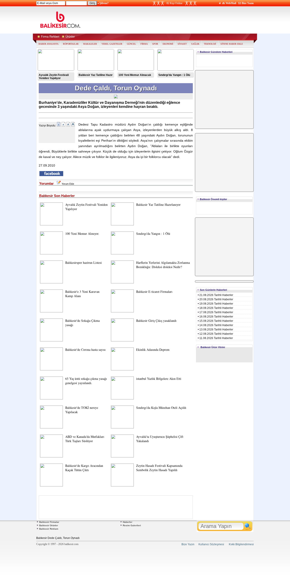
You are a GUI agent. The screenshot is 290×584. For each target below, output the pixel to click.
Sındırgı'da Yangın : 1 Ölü (174, 75)
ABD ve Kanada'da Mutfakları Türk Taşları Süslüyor (84, 438)
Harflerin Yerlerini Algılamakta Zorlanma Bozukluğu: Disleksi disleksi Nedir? (163, 264)
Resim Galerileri (132, 525)
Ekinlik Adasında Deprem (152, 349)
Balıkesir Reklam (48, 529)
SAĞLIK (195, 44)
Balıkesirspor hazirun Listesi (83, 262)
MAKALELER (90, 44)
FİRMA (144, 44)
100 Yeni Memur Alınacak (134, 75)
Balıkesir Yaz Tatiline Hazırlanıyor (158, 204)
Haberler (127, 522)
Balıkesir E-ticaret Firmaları (154, 291)
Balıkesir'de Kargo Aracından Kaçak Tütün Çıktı (84, 467)
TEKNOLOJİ (210, 44)
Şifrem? (104, 3)
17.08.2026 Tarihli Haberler (216, 312)
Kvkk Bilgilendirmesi (241, 544)
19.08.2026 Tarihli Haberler (216, 303)
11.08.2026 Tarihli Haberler (216, 338)
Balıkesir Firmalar (49, 522)
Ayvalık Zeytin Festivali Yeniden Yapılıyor (54, 76)
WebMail (231, 3)
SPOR (155, 44)
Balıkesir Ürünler (48, 525)
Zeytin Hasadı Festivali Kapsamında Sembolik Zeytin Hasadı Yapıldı (159, 467)
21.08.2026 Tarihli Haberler (216, 295)
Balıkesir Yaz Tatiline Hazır (96, 75)
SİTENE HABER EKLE (231, 44)
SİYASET (182, 44)
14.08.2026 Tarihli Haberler (216, 325)
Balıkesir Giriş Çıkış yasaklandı (156, 320)
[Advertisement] (188, 20)
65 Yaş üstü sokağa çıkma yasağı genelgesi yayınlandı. (86, 380)
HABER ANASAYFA (48, 44)
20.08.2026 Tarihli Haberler (216, 299)
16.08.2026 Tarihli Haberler (216, 316)
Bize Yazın (248, 3)
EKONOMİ (168, 44)
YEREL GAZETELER (112, 44)
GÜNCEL (131, 44)
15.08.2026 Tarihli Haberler (216, 320)
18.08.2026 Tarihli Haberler (216, 308)
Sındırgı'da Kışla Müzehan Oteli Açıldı (161, 407)
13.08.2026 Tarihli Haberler (216, 329)
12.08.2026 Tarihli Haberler (216, 333)
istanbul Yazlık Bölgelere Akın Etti (158, 378)
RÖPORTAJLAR (71, 44)
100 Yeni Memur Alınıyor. (82, 233)
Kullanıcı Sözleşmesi (211, 544)
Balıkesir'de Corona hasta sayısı (85, 349)
